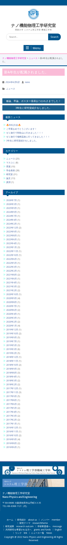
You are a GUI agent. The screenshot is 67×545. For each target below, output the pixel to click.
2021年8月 (11, 274)
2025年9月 (11, 207)
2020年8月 (11, 302)
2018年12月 (12, 356)
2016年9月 (11, 439)
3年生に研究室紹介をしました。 (33, 108)
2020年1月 (11, 325)
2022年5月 (11, 262)
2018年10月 (12, 364)
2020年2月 (11, 321)
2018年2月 (11, 384)
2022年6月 (11, 258)
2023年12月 (12, 227)
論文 (8, 178)
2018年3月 (11, 380)
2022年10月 (12, 255)
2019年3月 (11, 349)
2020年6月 (11, 309)
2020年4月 (11, 313)
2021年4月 (11, 282)
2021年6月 (11, 278)
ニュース (33, 58)
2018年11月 (12, 360)
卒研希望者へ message (49, 526)
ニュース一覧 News (41, 533)
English (58, 530)
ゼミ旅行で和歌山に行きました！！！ (24, 132)
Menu (37, 48)
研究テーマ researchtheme (33, 523)
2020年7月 (11, 305)
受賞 (8, 166)
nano (27, 82)
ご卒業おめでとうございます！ (21, 128)
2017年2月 (11, 419)
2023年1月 (11, 247)
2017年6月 (11, 403)
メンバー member (50, 520)
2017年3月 (11, 415)
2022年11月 (12, 251)
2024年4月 (11, 219)
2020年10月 (12, 294)
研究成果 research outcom (19, 526)
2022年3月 (11, 266)
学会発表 (10, 170)
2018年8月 (11, 372)
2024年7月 (11, 215)
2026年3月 (11, 204)
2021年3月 (11, 286)
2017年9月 (11, 396)
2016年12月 (12, 427)
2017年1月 (11, 423)
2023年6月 (11, 239)
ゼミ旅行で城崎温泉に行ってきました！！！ (28, 136)
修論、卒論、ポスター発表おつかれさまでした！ (33, 101)
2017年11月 (12, 392)
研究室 (9, 174)
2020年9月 (11, 298)
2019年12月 (12, 329)
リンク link (21, 533)
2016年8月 (11, 443)
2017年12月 (12, 388)
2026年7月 (11, 200)
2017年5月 (11, 407)
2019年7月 (11, 341)
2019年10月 (12, 333)
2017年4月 (11, 411)
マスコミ (10, 162)
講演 (8, 182)
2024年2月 (11, 223)
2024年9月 (11, 211)
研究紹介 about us (27, 520)
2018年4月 (11, 376)
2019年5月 (11, 345)
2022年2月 (11, 270)
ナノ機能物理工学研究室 (33, 25)
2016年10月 (12, 435)
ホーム (10, 520)
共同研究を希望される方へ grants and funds (28, 530)
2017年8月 (11, 400)
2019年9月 (11, 337)
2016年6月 (11, 447)
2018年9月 (11, 368)
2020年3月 (11, 317)
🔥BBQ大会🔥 (13, 124)
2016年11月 (12, 431)
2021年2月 (11, 290)
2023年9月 (11, 231)
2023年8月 (11, 235)
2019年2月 (11, 353)
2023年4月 (11, 243)
